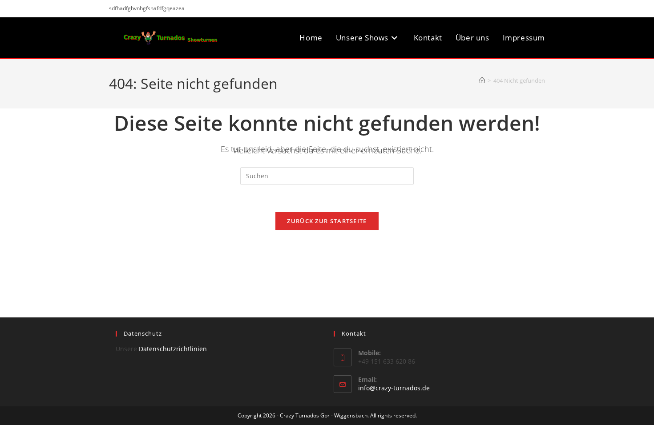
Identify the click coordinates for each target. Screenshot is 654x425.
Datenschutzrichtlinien (173, 349)
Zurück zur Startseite (327, 221)
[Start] (482, 80)
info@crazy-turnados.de (394, 388)
